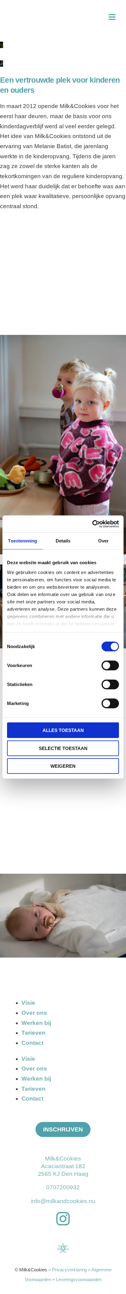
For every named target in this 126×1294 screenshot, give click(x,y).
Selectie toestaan (63, 748)
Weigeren (63, 766)
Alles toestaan (63, 730)
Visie (28, 1003)
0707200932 (63, 1187)
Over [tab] (103, 540)
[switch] (110, 665)
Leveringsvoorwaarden (79, 1279)
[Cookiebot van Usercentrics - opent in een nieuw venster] (92, 524)
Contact (32, 1043)
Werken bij (36, 1023)
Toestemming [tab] (22, 540)
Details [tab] (63, 540)
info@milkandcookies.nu (63, 1201)
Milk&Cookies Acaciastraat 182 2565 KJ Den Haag (63, 1166)
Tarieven (33, 1033)
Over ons (34, 1013)
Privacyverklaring (69, 1269)
